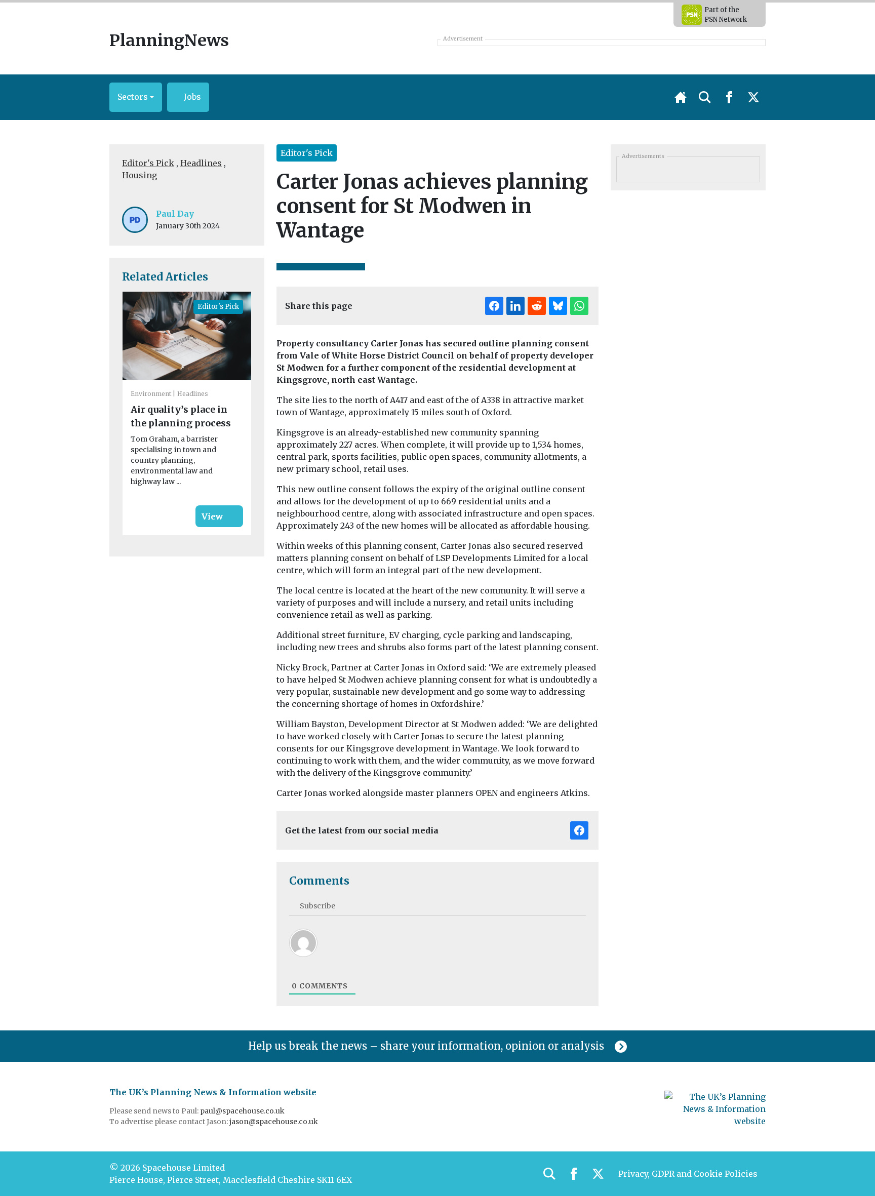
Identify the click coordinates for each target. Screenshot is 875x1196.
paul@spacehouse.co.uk (243, 1110)
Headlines (201, 163)
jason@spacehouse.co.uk (274, 1121)
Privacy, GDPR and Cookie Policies (688, 1174)
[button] (135, 97)
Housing (139, 175)
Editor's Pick (148, 163)
